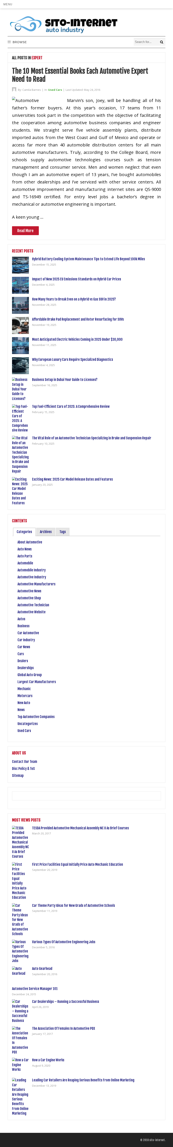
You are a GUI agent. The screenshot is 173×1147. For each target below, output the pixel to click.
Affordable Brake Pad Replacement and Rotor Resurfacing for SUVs (78, 319)
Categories (24, 532)
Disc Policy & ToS (23, 769)
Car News (24, 647)
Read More (25, 230)
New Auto (24, 703)
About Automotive (30, 542)
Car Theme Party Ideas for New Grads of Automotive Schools (73, 905)
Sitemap (18, 775)
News (21, 710)
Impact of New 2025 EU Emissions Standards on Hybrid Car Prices (76, 279)
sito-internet (157, 1140)
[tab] (24, 532)
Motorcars (25, 696)
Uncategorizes (28, 724)
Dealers (23, 661)
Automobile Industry (32, 570)
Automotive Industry (32, 577)
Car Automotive (28, 633)
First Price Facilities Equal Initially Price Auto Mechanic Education (77, 864)
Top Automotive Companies (36, 717)
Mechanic (24, 689)
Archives (46, 532)
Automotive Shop (29, 598)
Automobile (25, 563)
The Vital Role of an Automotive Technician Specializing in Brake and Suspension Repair (91, 438)
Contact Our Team (24, 762)
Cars (21, 654)
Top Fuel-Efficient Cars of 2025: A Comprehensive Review (70, 406)
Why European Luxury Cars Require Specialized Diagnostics (72, 359)
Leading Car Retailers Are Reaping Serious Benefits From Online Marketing (83, 1080)
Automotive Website (32, 612)
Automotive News (29, 591)
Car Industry (26, 640)
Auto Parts (25, 556)
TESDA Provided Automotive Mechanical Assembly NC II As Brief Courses (80, 828)
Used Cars (55, 90)
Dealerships (26, 668)
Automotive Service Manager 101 (35, 989)
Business (24, 626)
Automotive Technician (33, 605)
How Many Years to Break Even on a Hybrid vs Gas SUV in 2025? (74, 299)
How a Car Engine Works (48, 1060)
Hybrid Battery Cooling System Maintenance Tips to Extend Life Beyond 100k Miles (88, 259)
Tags (62, 532)
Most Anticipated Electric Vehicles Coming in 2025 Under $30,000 (77, 339)
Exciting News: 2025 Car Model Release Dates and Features (72, 479)
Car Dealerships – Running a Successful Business (65, 1001)
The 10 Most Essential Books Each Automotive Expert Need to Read (80, 75)
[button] (7, 4)
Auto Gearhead (42, 968)
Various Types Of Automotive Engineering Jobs (63, 942)
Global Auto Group (30, 675)
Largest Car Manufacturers (37, 682)
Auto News (25, 549)
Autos (21, 619)
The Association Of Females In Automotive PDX (63, 1028)
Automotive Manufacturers (36, 584)
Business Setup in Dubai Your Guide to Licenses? (64, 380)
